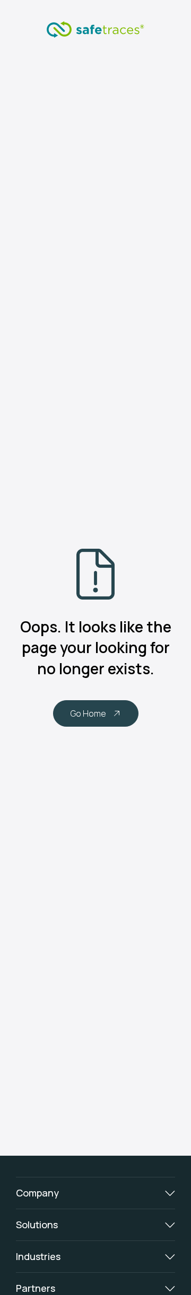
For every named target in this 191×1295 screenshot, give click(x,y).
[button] (95, 1193)
